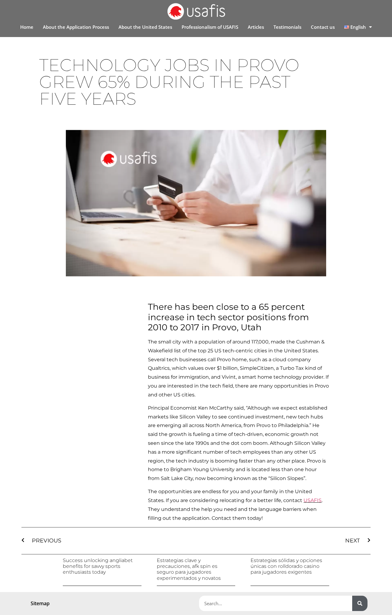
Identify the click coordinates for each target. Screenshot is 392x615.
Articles (256, 27)
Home (26, 27)
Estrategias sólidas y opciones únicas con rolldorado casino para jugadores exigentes (286, 566)
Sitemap (40, 603)
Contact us (323, 27)
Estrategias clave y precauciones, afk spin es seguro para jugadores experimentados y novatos (189, 569)
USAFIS (312, 500)
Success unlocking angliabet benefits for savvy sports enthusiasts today (98, 566)
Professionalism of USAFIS (210, 27)
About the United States (145, 27)
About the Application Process (76, 27)
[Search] (360, 603)
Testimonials (287, 27)
